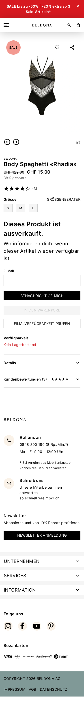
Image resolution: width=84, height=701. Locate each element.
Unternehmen (21, 561)
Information (20, 590)
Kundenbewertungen (25, 379)
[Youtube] (36, 626)
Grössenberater (63, 199)
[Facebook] (22, 626)
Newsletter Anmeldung (42, 535)
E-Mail (9, 270)
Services (15, 575)
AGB (32, 689)
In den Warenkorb (42, 310)
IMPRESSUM (14, 689)
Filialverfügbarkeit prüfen (42, 323)
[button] (7, 142)
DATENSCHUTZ (53, 689)
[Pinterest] (51, 626)
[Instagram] (8, 626)
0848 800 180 (33, 444)
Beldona (10, 158)
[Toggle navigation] (7, 25)
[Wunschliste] (57, 47)
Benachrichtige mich (42, 296)
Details (10, 363)
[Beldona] (42, 25)
